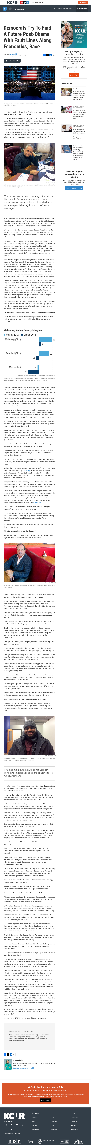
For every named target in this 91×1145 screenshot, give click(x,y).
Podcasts (35, 1125)
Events (53, 1114)
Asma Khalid (13, 54)
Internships (54, 1129)
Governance (73, 1121)
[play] (4, 9)
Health (75, 89)
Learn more (74, 75)
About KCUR (35, 1114)
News (33, 1121)
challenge (27, 470)
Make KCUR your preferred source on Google (74, 174)
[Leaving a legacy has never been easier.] (74, 34)
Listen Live (35, 1117)
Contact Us (54, 1121)
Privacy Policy (74, 1129)
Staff (52, 1117)
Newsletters (35, 1129)
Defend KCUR (45, 1100)
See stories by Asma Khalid (23, 1068)
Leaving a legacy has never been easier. (74, 52)
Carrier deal (37, 503)
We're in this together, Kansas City (45, 1087)
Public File (73, 1125)
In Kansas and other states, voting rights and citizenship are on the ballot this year (79, 114)
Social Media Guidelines (76, 1114)
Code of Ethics (74, 1117)
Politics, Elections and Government (78, 107)
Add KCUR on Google (74, 188)
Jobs (52, 1125)
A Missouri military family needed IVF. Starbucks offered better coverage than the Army (79, 95)
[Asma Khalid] (8, 1064)
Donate (84, 3)
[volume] (10, 9)
